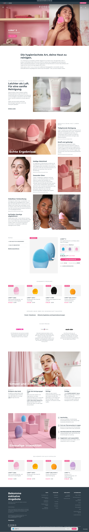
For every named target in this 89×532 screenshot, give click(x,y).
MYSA (79, 502)
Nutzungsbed (78, 507)
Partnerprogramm (77, 497)
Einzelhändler (78, 505)
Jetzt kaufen (12, 36)
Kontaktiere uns (44, 495)
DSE (80, 509)
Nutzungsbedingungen (12, 517)
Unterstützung (67, 498)
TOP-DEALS (83, 2)
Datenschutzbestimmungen (17, 516)
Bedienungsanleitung (13, 248)
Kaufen (74, 528)
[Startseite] (44, 8)
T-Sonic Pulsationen (30, 315)
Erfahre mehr (12, 108)
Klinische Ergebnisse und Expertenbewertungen (51, 315)
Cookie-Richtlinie (77, 514)
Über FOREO (78, 495)
